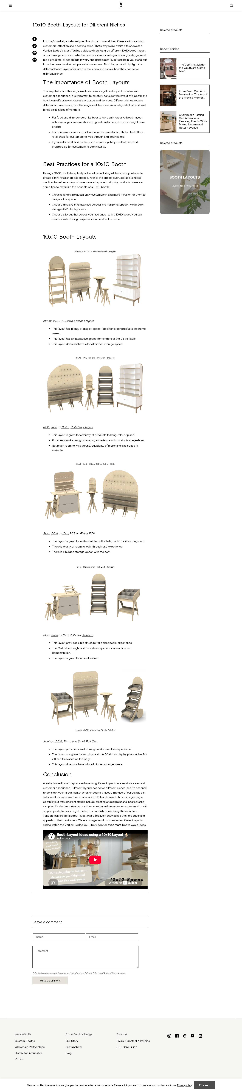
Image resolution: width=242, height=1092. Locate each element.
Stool (79, 320)
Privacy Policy (91, 973)
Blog (69, 1053)
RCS (54, 427)
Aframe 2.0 (50, 320)
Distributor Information (29, 1053)
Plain (54, 635)
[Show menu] (11, 5)
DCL (61, 320)
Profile (19, 1059)
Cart (65, 533)
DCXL (58, 741)
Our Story (72, 1040)
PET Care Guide (127, 1046)
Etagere (89, 320)
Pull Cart (76, 427)
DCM (54, 533)
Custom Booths (25, 1040)
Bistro (68, 320)
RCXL (46, 427)
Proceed (204, 1085)
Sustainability (74, 1046)
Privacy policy (184, 1085)
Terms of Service (111, 973)
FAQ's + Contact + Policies (133, 1040)
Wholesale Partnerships (30, 1046)
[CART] (231, 5)
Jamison (87, 635)
